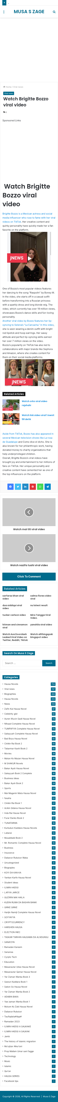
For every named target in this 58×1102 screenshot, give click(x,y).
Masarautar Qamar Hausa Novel (20, 972)
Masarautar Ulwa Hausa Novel (19, 967)
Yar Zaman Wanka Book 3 (17, 977)
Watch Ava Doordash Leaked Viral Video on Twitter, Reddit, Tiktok (15, 637)
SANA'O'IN (9, 942)
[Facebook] (10, 487)
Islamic (7, 1066)
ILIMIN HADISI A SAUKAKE (17, 1026)
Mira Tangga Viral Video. (40, 616)
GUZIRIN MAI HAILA (14, 897)
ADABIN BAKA (11, 996)
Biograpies (9, 867)
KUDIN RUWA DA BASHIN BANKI (20, 902)
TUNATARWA (10, 823)
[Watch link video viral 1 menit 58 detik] (10, 419)
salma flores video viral (40, 597)
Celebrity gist (10, 714)
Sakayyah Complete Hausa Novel (21, 733)
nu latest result (39, 605)
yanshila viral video (41, 624)
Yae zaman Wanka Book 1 (17, 1001)
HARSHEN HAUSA (13, 927)
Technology (10, 1056)
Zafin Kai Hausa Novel (15, 709)
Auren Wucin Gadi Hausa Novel (19, 719)
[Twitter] (18, 487)
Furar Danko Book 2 (14, 818)
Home (8, 87)
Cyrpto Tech (10, 957)
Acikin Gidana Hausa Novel (17, 808)
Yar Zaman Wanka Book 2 (17, 991)
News (7, 704)
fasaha (7, 798)
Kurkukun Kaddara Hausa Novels (20, 828)
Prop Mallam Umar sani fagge (19, 1051)
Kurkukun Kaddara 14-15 (19, 2)
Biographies (10, 694)
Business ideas (11, 778)
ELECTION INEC (12, 932)
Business (8, 848)
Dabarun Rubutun (13, 1011)
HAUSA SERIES (11, 1076)
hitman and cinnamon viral (15, 626)
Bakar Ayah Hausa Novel (16, 768)
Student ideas (11, 882)
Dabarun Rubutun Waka (16, 857)
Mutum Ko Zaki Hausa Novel (18, 1006)
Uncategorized (11, 862)
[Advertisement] (29, 50)
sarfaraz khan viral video (13, 597)
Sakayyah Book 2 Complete (18, 773)
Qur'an (7, 1071)
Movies (7, 753)
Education (9, 962)
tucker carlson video (14, 615)
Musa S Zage (49, 1096)
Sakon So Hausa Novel (15, 987)
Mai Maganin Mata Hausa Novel (20, 793)
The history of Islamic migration (20, 1041)
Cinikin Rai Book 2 (13, 743)
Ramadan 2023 (12, 1021)
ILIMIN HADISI (11, 887)
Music (7, 1061)
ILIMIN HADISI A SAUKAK (17, 1031)
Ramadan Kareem (13, 947)
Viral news (18, 87)
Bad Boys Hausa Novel (15, 738)
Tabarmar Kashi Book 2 (15, 748)
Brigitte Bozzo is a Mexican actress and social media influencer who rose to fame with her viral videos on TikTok (28, 217)
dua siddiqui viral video (12, 607)
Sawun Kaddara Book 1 (15, 982)
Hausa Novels (11, 684)
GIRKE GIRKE (10, 907)
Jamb (7, 1036)
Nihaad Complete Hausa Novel (19, 723)
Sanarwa (8, 952)
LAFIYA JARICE (11, 892)
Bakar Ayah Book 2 (13, 783)
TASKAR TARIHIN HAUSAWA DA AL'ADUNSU (26, 937)
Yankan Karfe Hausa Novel (17, 877)
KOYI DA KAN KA (12, 872)
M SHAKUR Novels (13, 763)
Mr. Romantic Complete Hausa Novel (22, 843)
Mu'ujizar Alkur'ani (13, 1046)
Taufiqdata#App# (13, 1016)
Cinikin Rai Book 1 (13, 803)
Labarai (8, 833)
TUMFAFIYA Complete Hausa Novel (22, 728)
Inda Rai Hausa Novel (15, 813)
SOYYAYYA (9, 917)
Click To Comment (29, 576)
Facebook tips (11, 1081)
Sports (7, 788)
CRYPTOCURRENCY (14, 922)
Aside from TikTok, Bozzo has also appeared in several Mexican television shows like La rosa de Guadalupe (28, 437)
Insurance (9, 853)
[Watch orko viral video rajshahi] (10, 405)
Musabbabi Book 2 (13, 838)
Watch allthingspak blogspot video (41, 636)
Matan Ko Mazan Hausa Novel (19, 758)
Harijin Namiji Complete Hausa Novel (22, 912)
